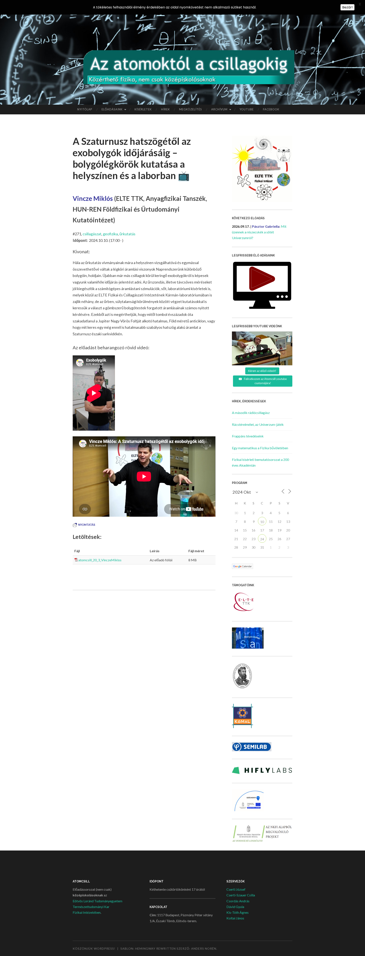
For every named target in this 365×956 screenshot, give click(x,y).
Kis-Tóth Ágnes (237, 912)
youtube (247, 109)
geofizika (110, 233)
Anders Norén (203, 948)
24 (262, 539)
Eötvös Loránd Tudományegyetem (97, 901)
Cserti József (235, 889)
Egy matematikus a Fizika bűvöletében (260, 448)
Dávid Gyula (235, 907)
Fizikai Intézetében (87, 912)
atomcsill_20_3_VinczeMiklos (99, 560)
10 (262, 522)
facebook (271, 109)
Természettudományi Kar (91, 907)
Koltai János (235, 918)
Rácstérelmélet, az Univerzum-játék (258, 424)
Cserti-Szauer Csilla (240, 895)
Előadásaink (112, 109)
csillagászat (92, 233)
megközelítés (190, 109)
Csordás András (237, 901)
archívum (219, 109)
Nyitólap (84, 109)
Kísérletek (143, 109)
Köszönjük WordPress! (94, 948)
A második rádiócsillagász (251, 413)
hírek (165, 109)
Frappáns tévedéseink (248, 436)
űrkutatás (127, 233)
